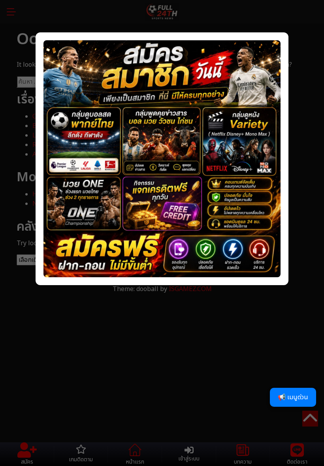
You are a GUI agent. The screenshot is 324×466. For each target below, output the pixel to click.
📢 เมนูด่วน (293, 397)
